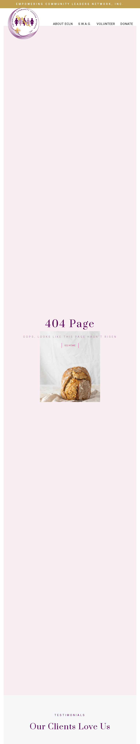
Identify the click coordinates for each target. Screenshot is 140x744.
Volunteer (106, 24)
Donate (126, 24)
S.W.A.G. (84, 24)
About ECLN (63, 24)
